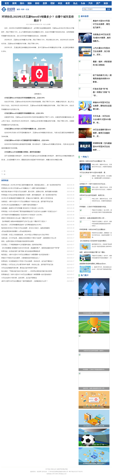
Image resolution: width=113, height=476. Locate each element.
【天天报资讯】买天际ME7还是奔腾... (94, 426)
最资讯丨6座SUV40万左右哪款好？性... (93, 161)
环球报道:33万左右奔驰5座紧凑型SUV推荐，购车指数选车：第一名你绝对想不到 (29, 195)
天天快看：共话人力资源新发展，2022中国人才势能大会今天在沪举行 (25, 235)
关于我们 (48, 469)
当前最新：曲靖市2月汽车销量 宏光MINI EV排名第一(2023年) (22, 208)
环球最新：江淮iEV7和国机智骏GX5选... (93, 207)
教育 (68, 3)
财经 (37, 3)
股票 (45, 3)
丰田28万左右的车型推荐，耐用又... (94, 350)
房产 (98, 3)
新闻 (14, 3)
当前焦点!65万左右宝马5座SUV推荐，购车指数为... (102, 37)
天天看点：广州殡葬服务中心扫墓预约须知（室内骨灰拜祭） (22, 244)
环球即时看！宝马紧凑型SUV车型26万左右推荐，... (102, 146)
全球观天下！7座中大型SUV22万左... (94, 332)
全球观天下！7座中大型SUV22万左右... (93, 184)
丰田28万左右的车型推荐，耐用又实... (92, 195)
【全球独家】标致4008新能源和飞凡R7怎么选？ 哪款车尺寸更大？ (24, 221)
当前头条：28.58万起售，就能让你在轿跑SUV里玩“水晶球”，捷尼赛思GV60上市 (28, 238)
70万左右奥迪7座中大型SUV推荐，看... (93, 172)
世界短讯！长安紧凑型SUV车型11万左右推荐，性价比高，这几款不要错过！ (27, 261)
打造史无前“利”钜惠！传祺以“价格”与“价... (101, 92)
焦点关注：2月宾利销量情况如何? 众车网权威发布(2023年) (21, 225)
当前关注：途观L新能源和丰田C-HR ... (92, 218)
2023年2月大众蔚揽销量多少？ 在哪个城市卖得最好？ (19, 205)
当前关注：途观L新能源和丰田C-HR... (94, 388)
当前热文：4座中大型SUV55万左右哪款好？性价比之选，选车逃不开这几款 (27, 201)
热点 (75, 3)
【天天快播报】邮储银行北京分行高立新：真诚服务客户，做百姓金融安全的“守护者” (30, 248)
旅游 (106, 3)
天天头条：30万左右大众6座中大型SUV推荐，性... (102, 119)
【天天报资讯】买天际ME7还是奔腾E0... (93, 241)
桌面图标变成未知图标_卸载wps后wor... (93, 263)
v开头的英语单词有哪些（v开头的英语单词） (16, 231)
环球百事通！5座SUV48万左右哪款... (94, 407)
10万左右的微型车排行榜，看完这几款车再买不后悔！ (19, 268)
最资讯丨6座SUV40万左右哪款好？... (94, 294)
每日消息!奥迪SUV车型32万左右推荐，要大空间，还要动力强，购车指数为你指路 (29, 191)
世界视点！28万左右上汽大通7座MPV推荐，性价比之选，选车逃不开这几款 (27, 264)
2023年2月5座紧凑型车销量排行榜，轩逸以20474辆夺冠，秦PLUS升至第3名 (27, 198)
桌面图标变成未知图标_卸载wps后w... (94, 463)
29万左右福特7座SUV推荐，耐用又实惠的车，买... (102, 133)
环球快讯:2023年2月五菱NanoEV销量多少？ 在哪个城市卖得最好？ (24, 188)
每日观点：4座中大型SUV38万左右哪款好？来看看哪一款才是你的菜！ (25, 254)
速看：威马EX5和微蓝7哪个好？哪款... (92, 252)
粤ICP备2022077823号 (76, 471)
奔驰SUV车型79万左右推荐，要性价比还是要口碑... (102, 105)
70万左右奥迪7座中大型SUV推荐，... (94, 313)
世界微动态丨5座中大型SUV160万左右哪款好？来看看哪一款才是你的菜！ (26, 274)
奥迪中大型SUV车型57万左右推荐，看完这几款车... (101, 24)
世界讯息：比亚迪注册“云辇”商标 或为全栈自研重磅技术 (20, 251)
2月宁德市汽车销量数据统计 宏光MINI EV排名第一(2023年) (21, 215)
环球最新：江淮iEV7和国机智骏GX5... (94, 369)
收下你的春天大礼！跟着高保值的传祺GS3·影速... (102, 78)
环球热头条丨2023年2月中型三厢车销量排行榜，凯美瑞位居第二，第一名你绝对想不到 (31, 185)
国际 (30, 3)
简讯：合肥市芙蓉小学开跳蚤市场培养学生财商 (17, 241)
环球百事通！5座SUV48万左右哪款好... (93, 229)
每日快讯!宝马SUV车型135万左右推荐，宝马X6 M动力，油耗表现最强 (25, 228)
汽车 (91, 3)
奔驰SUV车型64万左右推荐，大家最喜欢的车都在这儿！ (20, 258)
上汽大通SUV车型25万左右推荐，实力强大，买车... (101, 51)
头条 (83, 3)
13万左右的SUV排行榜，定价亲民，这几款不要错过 (19, 278)
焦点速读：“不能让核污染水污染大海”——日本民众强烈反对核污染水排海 (26, 271)
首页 (7, 3)
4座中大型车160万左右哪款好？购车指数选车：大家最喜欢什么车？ (24, 281)
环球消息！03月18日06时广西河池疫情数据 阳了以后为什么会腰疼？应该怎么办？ (29, 211)
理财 (52, 3)
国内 (22, 3)
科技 (60, 3)
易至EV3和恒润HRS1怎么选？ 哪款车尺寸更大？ (18, 218)
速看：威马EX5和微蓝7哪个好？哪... (94, 444)
